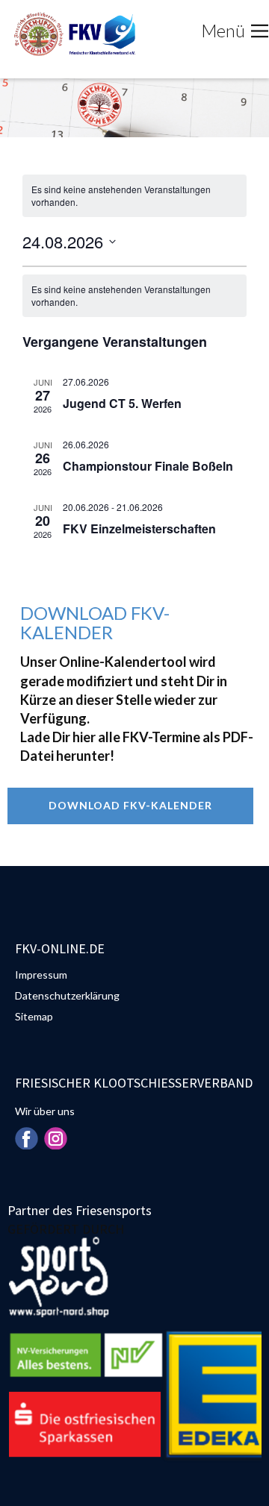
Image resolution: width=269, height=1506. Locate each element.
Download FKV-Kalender (130, 805)
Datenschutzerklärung (67, 995)
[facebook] (26, 1138)
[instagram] (55, 1138)
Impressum (41, 974)
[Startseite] (73, 34)
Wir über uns (45, 1111)
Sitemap (34, 1016)
